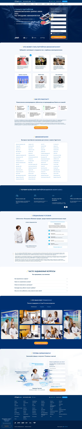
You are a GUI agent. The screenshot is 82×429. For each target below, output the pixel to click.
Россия (60, 402)
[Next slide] (66, 207)
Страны (24, 412)
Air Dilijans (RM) (31, 160)
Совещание (49, 306)
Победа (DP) (18, 146)
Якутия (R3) (30, 147)
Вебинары (51, 414)
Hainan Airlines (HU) (44, 164)
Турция (51, 409)
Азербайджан (34, 401)
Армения (42, 401)
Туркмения (34, 402)
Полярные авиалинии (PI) (45, 153)
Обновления (17, 416)
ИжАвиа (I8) (43, 151)
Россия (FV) (18, 158)
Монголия (25, 409)
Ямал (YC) (43, 147)
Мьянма (24, 411)
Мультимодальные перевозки (44, 414)
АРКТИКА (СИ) (56, 158)
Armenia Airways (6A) (44, 160)
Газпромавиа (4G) (31, 155)
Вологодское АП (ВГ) (44, 155)
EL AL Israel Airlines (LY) (45, 169)
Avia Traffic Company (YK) (32, 164)
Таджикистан (25, 402)
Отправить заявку (58, 37)
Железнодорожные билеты (26, 417)
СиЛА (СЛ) (55, 153)
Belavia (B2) (30, 162)
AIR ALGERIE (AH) (56, 169)
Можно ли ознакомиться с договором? (23, 284)
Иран (33, 404)
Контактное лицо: (53, 13)
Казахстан (16, 405)
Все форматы (17, 412)
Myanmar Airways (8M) (32, 175)
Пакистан (43, 411)
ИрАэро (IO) (56, 146)
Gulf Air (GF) (18, 173)
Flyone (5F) (43, 166)
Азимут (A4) (18, 149)
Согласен (57, 33)
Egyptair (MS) (30, 169)
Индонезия (61, 404)
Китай (24, 401)
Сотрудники (42, 306)
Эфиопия (42, 404)
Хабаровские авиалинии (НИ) (21, 155)
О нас (15, 418)
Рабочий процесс (34, 306)
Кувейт (16, 409)
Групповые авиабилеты (63, 414)
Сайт (60, 412)
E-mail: (52, 21)
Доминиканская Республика (53, 406)
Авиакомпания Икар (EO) (45, 158)
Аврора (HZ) (56, 151)
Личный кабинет (65, 1)
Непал (16, 411)
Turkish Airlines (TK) (19, 169)
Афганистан (34, 409)
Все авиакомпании (44, 412)
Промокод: (52, 29)
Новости (60, 416)
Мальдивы (34, 411)
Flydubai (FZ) (43, 171)
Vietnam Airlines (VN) (31, 177)
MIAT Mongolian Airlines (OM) (21, 175)
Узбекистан (52, 402)
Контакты (25, 418)
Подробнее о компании (41, 343)
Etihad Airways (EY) (57, 175)
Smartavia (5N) (56, 147)
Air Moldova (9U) (56, 166)
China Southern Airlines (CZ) (45, 177)
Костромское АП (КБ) (57, 155)
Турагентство (52, 412)
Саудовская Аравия (62, 409)
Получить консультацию (41, 127)
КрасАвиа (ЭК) (56, 149)
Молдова (16, 402)
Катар (24, 405)
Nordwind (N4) (43, 146)
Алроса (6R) (43, 149)
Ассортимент (34, 414)
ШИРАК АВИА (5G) (57, 160)
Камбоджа (43, 402)
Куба (60, 405)
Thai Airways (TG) (44, 173)
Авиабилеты (61, 411)
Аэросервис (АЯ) (44, 157)
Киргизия (60, 401)
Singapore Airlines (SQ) (20, 177)
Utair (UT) (42, 144)
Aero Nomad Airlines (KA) (32, 166)
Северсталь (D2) (31, 149)
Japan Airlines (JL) (31, 171)
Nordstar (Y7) (18, 147)
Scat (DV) (17, 164)
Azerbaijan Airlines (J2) (20, 160)
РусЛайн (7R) (30, 151)
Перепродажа (25, 414)
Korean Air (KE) (30, 173)
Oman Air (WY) (56, 173)
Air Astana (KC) (56, 162)
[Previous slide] (65, 207)
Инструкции (34, 416)
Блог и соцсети (17, 414)
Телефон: (52, 17)
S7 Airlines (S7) (56, 144)
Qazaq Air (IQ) (43, 162)
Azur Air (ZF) (18, 153)
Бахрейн (33, 405)
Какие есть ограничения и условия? (23, 281)
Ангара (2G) (30, 153)
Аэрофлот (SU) (31, 144)
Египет (51, 404)
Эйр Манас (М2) (18, 166)
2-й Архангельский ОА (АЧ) (33, 157)
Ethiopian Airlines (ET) (19, 171)
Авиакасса (34, 412)
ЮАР (15, 404)
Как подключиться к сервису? (21, 278)
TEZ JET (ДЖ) (56, 164)
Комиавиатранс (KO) (19, 157)
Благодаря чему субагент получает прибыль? (25, 287)
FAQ (50, 416)
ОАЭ (24, 404)
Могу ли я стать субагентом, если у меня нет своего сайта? (28, 290)
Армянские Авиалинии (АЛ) (20, 162)
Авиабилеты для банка (54, 411)
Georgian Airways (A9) (44, 175)
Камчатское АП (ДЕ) (57, 157)
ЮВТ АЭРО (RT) (18, 151)
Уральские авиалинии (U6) (20, 144)
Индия (16, 401)
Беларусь (51, 401)
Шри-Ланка (43, 409)
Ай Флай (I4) (30, 158)
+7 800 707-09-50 (58, 1)
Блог (42, 416)
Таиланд (42, 405)
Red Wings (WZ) (31, 146)
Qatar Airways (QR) (57, 171)
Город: (52, 25)
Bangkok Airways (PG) (57, 177)
